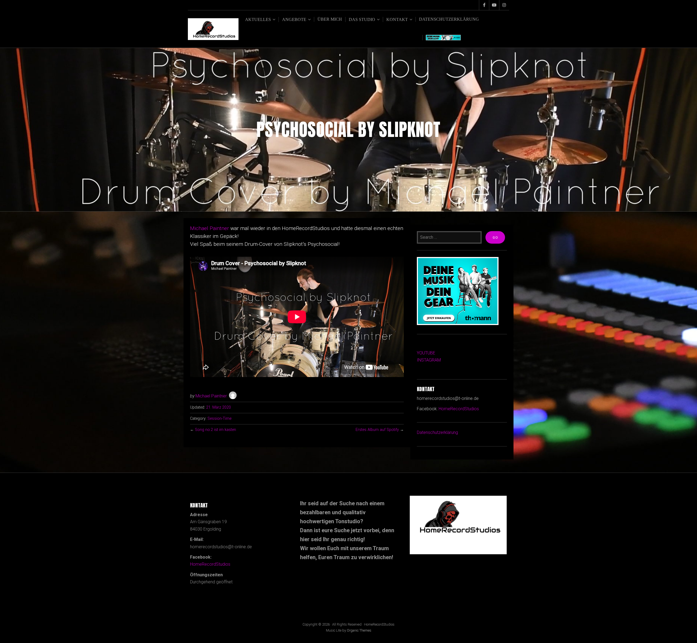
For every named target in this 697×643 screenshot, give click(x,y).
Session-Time (219, 418)
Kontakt (397, 19)
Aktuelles (258, 19)
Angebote (294, 19)
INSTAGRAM (429, 360)
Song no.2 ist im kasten (215, 429)
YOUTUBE (426, 353)
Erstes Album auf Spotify (377, 429)
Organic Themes (359, 630)
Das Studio (362, 19)
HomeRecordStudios (459, 408)
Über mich (329, 19)
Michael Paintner (209, 228)
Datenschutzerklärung (449, 19)
